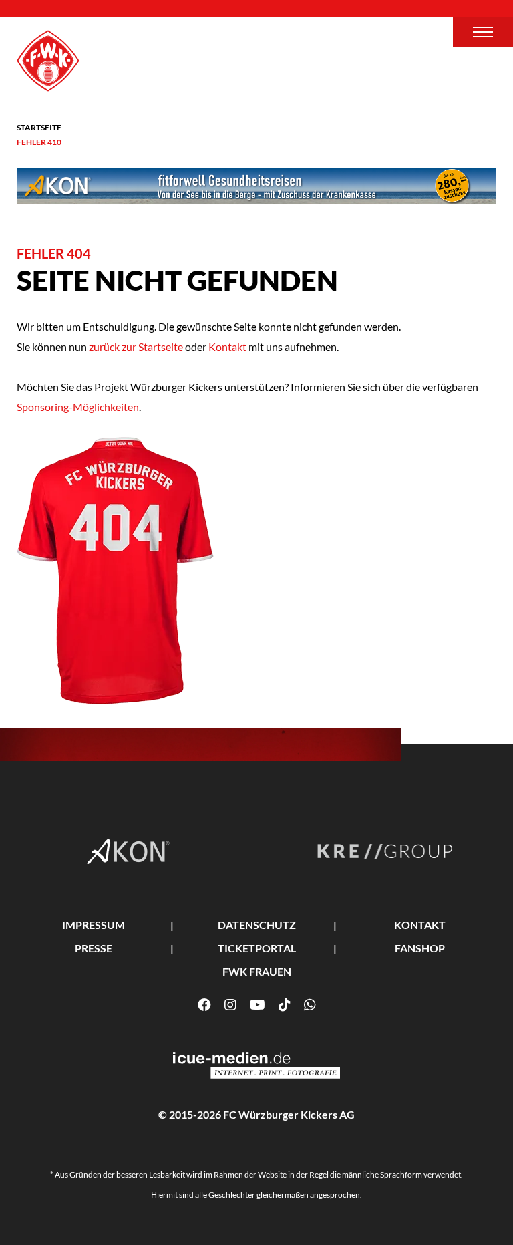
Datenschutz (257, 924)
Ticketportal (257, 948)
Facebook (204, 1005)
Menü (483, 32)
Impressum (93, 924)
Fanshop (420, 948)
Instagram (230, 1005)
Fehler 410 (39, 142)
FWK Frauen (256, 971)
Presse (93, 948)
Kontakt (227, 346)
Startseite (39, 127)
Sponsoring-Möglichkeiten (78, 406)
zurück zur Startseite (135, 346)
